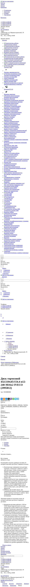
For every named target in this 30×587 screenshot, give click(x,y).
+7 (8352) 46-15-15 (6, 25)
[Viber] (11, 399)
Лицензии (7, 11)
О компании (7, 10)
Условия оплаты (5, 551)
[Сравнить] (1, 395)
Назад (10, 343)
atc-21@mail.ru (5, 29)
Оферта (3, 582)
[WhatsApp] (13, 399)
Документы (7, 15)
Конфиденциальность (7, 580)
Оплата (6, 444)
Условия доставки (6, 552)
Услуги (3, 549)
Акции (3, 548)
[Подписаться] (2, 557)
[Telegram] (18, 399)
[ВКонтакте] (2, 399)
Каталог (3, 546)
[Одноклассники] (4, 399)
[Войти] (1, 312)
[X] (9, 399)
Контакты (3, 554)
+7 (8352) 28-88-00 (6, 22)
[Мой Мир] (6, 399)
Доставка (6, 445)
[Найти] (2, 266)
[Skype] (16, 399)
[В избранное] (1, 393)
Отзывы (6, 13)
